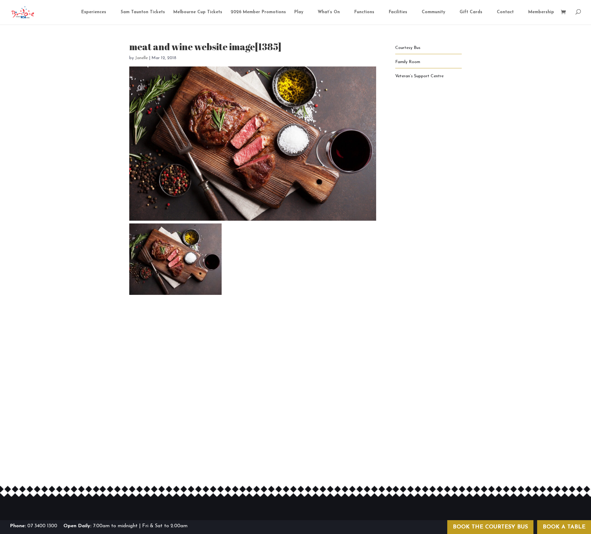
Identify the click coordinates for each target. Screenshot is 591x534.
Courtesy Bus (407, 48)
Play (298, 12)
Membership (541, 12)
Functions (364, 12)
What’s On (329, 12)
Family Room (407, 62)
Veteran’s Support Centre (419, 76)
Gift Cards (471, 12)
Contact (505, 12)
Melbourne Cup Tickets (197, 12)
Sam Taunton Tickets (143, 12)
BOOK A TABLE (564, 527)
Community (433, 12)
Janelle (141, 58)
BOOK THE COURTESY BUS (490, 527)
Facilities (398, 12)
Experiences (93, 12)
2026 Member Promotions (258, 12)
